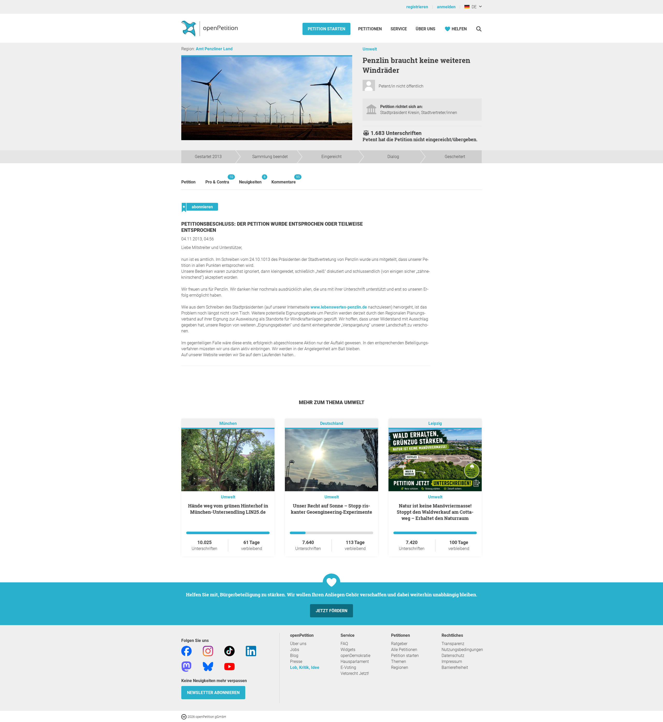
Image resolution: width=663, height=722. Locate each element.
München (228, 423)
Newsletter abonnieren (213, 692)
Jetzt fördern (331, 610)
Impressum (452, 661)
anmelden (446, 6)
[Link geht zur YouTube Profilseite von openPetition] (229, 666)
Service (399, 28)
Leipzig (435, 423)
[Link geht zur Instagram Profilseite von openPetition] (208, 650)
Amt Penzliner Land (214, 48)
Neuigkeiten (250, 179)
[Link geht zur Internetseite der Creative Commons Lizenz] (184, 716)
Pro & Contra (217, 179)
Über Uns (425, 28)
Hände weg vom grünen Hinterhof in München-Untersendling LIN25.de (228, 509)
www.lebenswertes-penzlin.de (339, 307)
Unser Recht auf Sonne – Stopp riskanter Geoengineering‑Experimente (331, 509)
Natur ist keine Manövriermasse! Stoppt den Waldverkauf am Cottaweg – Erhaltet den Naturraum (435, 512)
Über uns (298, 643)
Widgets (348, 649)
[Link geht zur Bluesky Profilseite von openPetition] (208, 666)
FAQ (344, 643)
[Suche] (478, 29)
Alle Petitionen (404, 649)
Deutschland (331, 423)
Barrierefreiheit (455, 667)
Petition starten (326, 28)
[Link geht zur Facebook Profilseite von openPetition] (186, 650)
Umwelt (370, 49)
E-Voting (348, 667)
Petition (188, 182)
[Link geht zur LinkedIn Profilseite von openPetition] (251, 650)
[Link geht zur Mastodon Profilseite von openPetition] (186, 666)
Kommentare (283, 179)
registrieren (417, 6)
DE (473, 6)
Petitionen (370, 28)
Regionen (399, 667)
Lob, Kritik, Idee (304, 667)
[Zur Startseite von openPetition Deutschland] (210, 28)
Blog (294, 655)
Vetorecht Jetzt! (355, 673)
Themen (398, 661)
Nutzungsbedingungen (462, 649)
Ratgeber (399, 643)
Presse (296, 661)
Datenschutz (453, 655)
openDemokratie (355, 655)
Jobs (294, 649)
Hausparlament (355, 661)
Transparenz (453, 643)
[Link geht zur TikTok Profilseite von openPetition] (229, 650)
